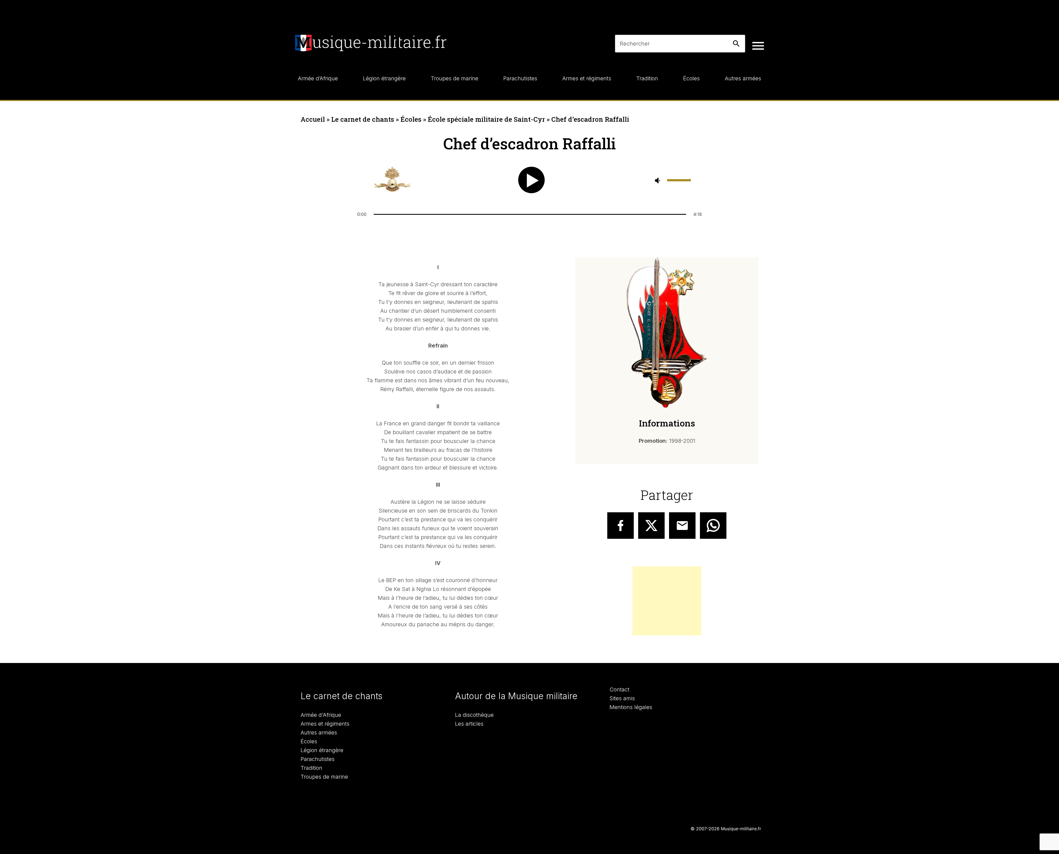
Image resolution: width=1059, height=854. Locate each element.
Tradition (311, 768)
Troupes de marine (324, 776)
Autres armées (319, 732)
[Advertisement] (666, 600)
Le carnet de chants (362, 119)
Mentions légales (630, 707)
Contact (619, 689)
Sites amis (622, 698)
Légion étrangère (322, 750)
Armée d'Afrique (321, 715)
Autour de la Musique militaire (516, 696)
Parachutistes (318, 759)
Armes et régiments (325, 723)
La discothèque (474, 715)
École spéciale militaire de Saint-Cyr (486, 119)
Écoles (410, 119)
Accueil (313, 119)
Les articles (469, 723)
